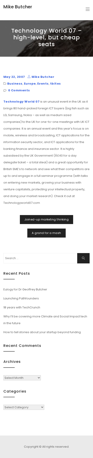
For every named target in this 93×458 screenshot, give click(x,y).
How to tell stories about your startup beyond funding (42, 332)
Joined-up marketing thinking (46, 219)
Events (43, 83)
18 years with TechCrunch (21, 307)
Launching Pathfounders (21, 298)
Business (15, 83)
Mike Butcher (17, 7)
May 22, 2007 (14, 77)
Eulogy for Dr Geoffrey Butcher (25, 289)
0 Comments (19, 90)
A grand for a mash (46, 233)
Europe (30, 83)
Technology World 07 (21, 101)
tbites (55, 83)
